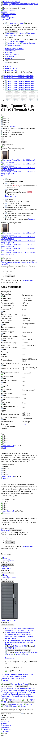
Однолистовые (28, 628)
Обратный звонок (11, 31)
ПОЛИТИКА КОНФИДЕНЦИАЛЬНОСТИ (17, 674)
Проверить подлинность (17, 41)
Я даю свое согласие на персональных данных (17, 281)
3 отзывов (12, 126)
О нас (7, 640)
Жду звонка (10, 276)
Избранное (5, 16)
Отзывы (13, 640)
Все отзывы (5, 530)
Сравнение (5, 19)
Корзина (4, 12)
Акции (7, 632)
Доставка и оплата (12, 54)
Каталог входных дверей (14, 49)
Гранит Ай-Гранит (8, 560)
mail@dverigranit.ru (21, 652)
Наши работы (26, 634)
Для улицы (20, 630)
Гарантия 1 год (10, 196)
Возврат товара (10, 638)
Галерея (33, 640)
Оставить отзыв (15, 530)
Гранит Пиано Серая (8, 620)
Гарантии (8, 52)
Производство (10, 642)
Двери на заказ (10, 51)
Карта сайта (9, 658)
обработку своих (27, 280)
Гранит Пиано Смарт (8, 577)
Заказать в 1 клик (7, 564)
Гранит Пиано (6, 568)
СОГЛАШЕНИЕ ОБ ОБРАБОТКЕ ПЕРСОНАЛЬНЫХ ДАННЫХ (13, 677)
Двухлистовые (10, 630)
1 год (24, 424)
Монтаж (22, 636)
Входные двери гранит (13, 628)
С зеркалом (29, 630)
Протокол (31, 219)
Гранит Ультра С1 (7, 446)
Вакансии (29, 642)
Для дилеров (10, 56)
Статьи (17, 634)
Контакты (8, 58)
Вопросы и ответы (23, 640)
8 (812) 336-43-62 (19, 646)
